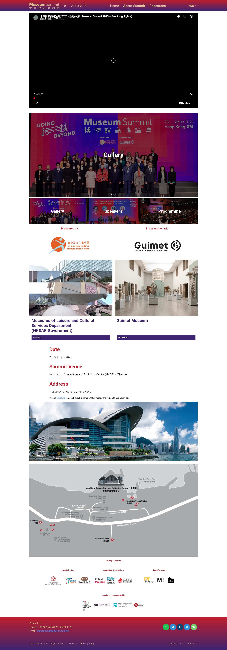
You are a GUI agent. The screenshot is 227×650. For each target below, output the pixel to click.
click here (60, 398)
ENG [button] (191, 6)
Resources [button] (157, 6)
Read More (38, 337)
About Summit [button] (134, 6)
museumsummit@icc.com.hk (53, 630)
